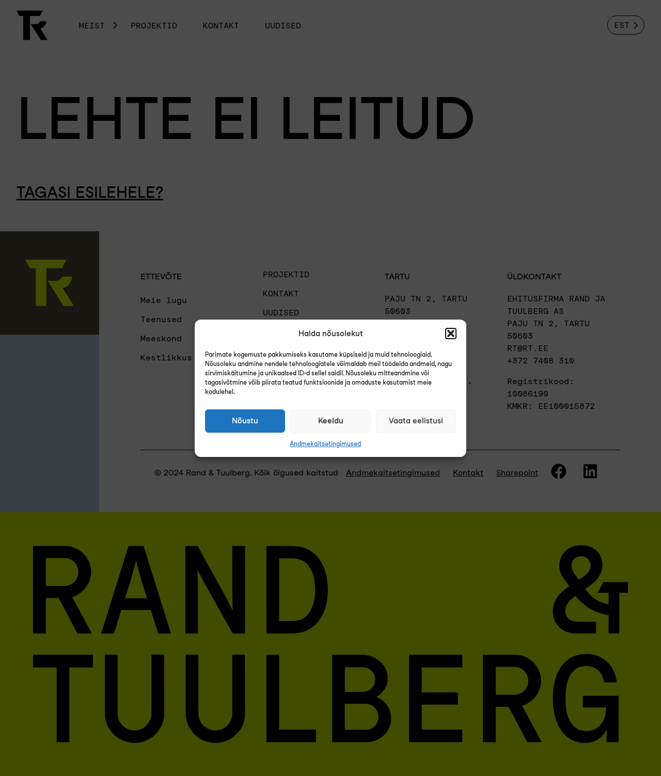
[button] (451, 333)
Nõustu (245, 420)
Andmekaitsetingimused (325, 444)
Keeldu (330, 420)
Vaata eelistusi (416, 420)
